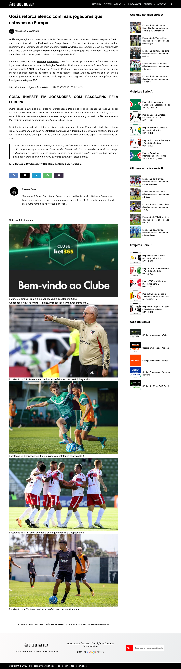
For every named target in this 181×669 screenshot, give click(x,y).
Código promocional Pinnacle (155, 348)
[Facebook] (13, 175)
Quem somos (73, 643)
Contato (86, 643)
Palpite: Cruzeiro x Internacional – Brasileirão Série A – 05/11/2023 (154, 156)
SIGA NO (82, 652)
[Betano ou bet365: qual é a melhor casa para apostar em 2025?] (63, 260)
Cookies (108, 643)
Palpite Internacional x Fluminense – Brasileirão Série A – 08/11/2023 (156, 105)
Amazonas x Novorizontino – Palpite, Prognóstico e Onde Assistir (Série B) (49, 302)
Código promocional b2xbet (155, 335)
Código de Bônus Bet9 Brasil (155, 386)
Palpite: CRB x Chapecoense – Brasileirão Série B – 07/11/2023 (155, 271)
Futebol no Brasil (113, 4)
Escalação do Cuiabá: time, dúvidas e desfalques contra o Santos (155, 66)
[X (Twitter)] (25, 175)
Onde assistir (134, 4)
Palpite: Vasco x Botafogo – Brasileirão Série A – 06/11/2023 (155, 117)
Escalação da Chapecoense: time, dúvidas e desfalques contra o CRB (46, 456)
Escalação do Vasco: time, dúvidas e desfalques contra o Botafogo (155, 41)
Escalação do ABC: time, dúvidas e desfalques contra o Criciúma (44, 609)
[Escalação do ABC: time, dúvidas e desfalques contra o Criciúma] (63, 570)
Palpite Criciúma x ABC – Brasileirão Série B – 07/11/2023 (153, 258)
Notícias (96, 4)
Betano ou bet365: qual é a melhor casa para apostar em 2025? (43, 298)
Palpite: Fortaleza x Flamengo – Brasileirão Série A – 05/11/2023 (156, 143)
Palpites (148, 4)
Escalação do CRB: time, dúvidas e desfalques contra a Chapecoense (46, 532)
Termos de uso (90, 646)
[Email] (58, 175)
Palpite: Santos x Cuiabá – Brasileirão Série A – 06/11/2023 (154, 130)
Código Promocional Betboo (155, 360)
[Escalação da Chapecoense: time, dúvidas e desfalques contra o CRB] (63, 417)
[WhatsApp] (47, 175)
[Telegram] (36, 175)
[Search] (171, 4)
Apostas (161, 4)
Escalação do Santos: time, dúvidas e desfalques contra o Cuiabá (155, 79)
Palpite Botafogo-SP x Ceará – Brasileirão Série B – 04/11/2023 (155, 309)
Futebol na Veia (25, 624)
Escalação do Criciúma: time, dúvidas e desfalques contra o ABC (155, 207)
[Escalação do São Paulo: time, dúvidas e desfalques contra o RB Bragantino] (63, 341)
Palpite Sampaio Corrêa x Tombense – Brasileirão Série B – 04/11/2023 (155, 296)
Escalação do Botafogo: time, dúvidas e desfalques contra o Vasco (156, 53)
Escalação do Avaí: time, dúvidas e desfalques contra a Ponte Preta (155, 232)
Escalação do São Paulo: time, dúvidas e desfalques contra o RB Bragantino (49, 379)
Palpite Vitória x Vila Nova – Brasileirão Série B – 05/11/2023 (155, 284)
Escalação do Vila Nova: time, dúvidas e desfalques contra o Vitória (156, 220)
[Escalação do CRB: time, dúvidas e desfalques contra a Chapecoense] (63, 494)
